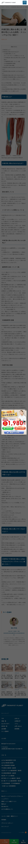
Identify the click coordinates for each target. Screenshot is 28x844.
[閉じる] (26, 410)
